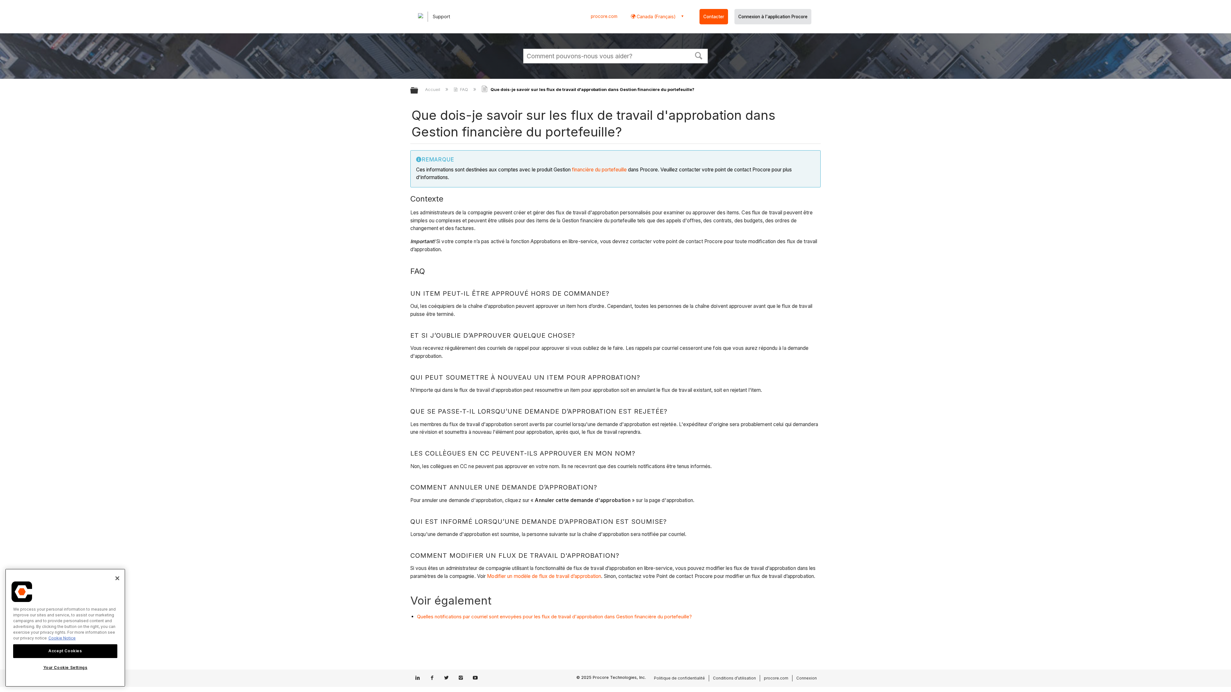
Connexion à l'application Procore (773, 16)
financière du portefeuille (599, 170)
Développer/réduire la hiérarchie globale (418, 90)
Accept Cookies (65, 650)
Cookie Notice (62, 638)
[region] (65, 628)
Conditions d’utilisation (734, 678)
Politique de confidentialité (679, 678)
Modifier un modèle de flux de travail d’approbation (544, 576)
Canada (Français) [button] (655, 16)
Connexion (806, 678)
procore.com (604, 16)
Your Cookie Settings (65, 667)
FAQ (464, 89)
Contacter (713, 16)
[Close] (117, 578)
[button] (699, 55)
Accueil (433, 89)
